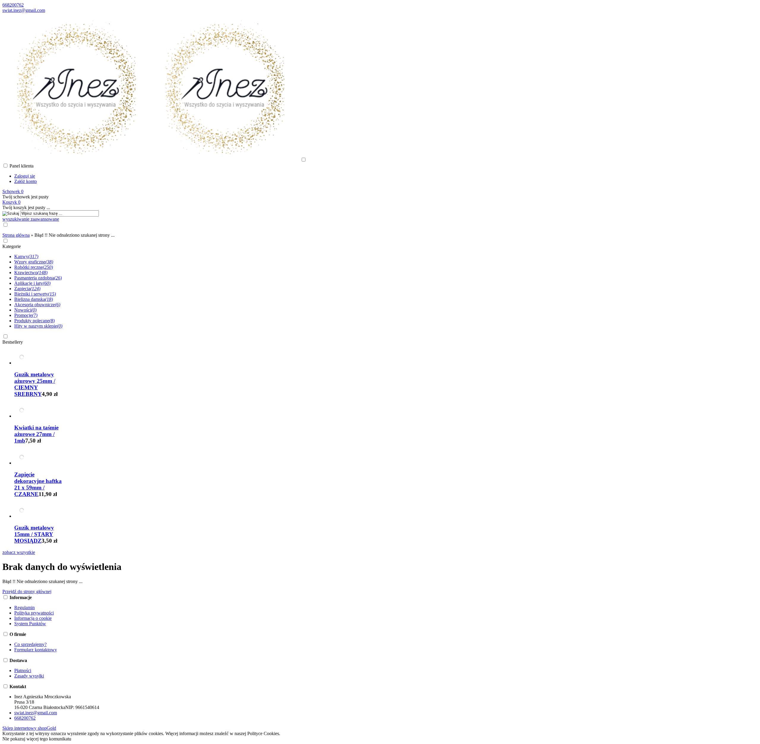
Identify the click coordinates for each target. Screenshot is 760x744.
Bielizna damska (33, 299)
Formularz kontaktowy (35, 649)
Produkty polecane (34, 320)
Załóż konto (25, 181)
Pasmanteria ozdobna (38, 277)
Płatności (22, 670)
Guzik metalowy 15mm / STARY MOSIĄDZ (34, 534)
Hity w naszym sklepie (38, 325)
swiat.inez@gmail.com (23, 10)
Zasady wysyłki (29, 675)
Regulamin (24, 607)
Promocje (25, 315)
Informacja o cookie (33, 618)
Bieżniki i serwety (35, 293)
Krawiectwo (31, 272)
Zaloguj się (24, 176)
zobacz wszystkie (18, 552)
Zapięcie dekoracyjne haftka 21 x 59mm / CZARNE (38, 484)
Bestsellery (12, 342)
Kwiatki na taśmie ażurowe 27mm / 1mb (36, 434)
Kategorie (11, 246)
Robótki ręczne (33, 267)
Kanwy (26, 256)
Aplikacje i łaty (32, 283)
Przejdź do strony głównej (26, 591)
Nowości (25, 309)
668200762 (13, 4)
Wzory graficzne (33, 261)
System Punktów (30, 623)
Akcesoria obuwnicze (37, 304)
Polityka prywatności (34, 612)
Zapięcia (27, 288)
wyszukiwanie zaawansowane (30, 219)
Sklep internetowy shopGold (29, 728)
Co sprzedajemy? (30, 644)
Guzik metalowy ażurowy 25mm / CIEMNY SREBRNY (34, 384)
